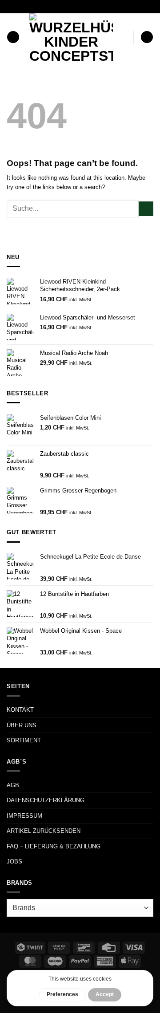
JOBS (14, 861)
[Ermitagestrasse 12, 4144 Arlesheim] (49, 6)
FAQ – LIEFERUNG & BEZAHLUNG (53, 846)
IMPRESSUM (24, 815)
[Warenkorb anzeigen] (147, 37)
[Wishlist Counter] (125, 37)
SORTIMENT (24, 740)
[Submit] (146, 208)
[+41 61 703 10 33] (91, 6)
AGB (13, 785)
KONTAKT (20, 709)
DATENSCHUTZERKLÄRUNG (45, 800)
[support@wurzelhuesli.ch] (63, 6)
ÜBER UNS (21, 725)
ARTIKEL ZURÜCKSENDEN (43, 831)
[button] (13, 37)
